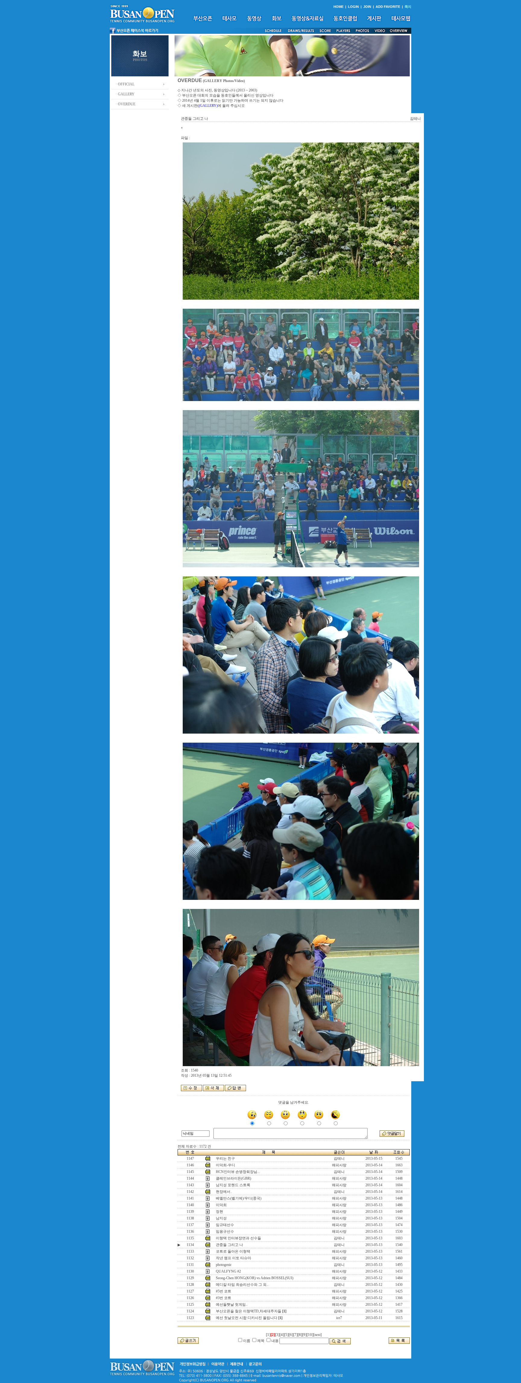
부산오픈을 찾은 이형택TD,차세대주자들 (248, 1311)
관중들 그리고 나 (229, 1245)
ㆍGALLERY (124, 94)
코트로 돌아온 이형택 (233, 1251)
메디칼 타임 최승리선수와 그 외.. (242, 1285)
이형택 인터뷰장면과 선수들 (238, 1238)
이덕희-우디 (225, 1165)
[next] (317, 1335)
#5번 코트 (223, 1291)
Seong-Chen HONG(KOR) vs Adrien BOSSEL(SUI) (254, 1278)
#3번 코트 (223, 1298)
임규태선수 (225, 1225)
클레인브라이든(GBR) (233, 1178)
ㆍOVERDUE (124, 104)
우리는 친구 (225, 1158)
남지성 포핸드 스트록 (233, 1185)
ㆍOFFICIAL (124, 84)
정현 (219, 1211)
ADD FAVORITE (388, 6)
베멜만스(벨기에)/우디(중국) (238, 1198)
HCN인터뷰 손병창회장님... (238, 1172)
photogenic (224, 1265)
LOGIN (353, 6)
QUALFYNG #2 (228, 1271)
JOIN (367, 6)
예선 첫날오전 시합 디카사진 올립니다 (246, 1318)
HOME (338, 6)
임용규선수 (225, 1231)
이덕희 (221, 1205)
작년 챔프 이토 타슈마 (233, 1258)
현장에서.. (224, 1192)
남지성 (221, 1218)
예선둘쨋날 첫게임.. (232, 1304)
